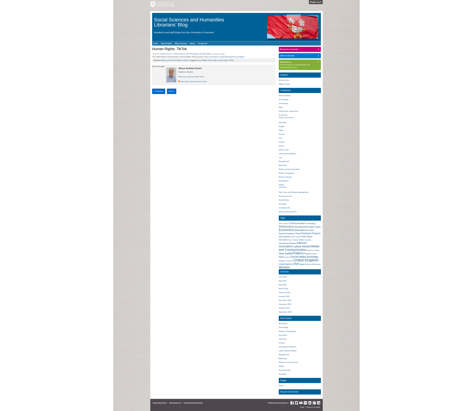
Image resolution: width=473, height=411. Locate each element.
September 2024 (285, 312)
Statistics (282, 261)
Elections (310, 230)
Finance (282, 142)
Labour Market (301, 246)
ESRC (281, 130)
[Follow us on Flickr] (305, 403)
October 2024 (284, 308)
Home (155, 43)
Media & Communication (288, 362)
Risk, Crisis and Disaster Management (294, 192)
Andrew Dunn (165, 54)
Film (280, 138)
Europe (281, 134)
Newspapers (283, 181)
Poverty (307, 253)
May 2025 (283, 281)
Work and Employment (287, 212)
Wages (302, 264)
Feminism (306, 233)
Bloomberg (283, 323)
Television (289, 261)
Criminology (283, 103)
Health (303, 237)
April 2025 (283, 285)
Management (284, 161)
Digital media (315, 227)
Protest (314, 254)
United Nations (285, 264)
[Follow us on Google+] (313, 403)
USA (296, 263)
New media (212, 60)
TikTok (231, 60)
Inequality (307, 240)
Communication (297, 223)
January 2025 (284, 296)
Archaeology (283, 99)
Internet (302, 243)
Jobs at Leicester (287, 56)
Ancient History (284, 95)
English (281, 126)
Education (283, 122)
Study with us (286, 62)
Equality (282, 234)
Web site (308, 264)
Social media (223, 60)
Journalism (286, 246)
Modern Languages (286, 173)
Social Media (284, 200)
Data (280, 107)
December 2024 (285, 300)
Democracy (286, 226)
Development (301, 226)
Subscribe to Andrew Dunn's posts (193, 81)
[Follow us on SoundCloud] (318, 403)
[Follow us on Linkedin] (309, 403)
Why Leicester (181, 43)
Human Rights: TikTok (169, 49)
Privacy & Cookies (313, 407)
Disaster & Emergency (287, 331)
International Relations (287, 154)
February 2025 (284, 292)
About (192, 43)
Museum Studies (285, 177)
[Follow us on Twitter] (296, 403)
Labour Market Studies (287, 351)
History (281, 146)
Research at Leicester (289, 49)
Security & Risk (284, 370)
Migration (317, 250)
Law (280, 157)
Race (281, 257)
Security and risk (285, 196)
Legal (302, 407)
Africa (281, 223)
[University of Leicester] (162, 5)
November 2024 (285, 304)
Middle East (310, 250)
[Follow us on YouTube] (300, 403)
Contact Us (202, 43)
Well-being (316, 264)
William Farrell (284, 84)
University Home (160, 403)
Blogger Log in (315, 2)
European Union (293, 233)
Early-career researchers (288, 111)
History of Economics (286, 118)
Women (284, 267)
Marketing (283, 165)
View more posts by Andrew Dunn (191, 77)
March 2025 (283, 289)
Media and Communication (171, 60)
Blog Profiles (166, 43)
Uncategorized (284, 208)
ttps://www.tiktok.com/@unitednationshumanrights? (225, 57)
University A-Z (175, 403)
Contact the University (193, 403)
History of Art (284, 150)
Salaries (287, 257)
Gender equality (295, 236)
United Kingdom (306, 260)
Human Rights (201, 60)
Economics (283, 115)
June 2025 (283, 277)
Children (285, 223)
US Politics (283, 187)
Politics (185, 60)
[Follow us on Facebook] (291, 403)
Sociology (282, 204)
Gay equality (284, 237)
